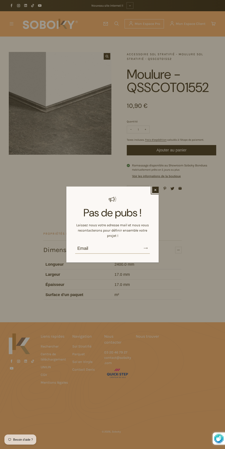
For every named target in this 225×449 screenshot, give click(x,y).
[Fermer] (155, 190)
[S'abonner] (146, 248)
